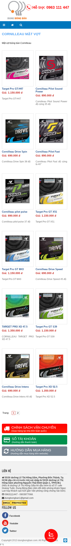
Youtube (13, 523)
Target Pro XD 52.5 (46, 386)
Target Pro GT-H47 (12, 88)
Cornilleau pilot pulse (14, 211)
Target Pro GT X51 (46, 211)
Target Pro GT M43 (13, 269)
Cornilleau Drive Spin (14, 151)
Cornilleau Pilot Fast (48, 151)
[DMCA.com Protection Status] (14, 504)
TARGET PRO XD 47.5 (14, 326)
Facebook (14, 516)
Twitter (13, 531)
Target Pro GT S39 (46, 326)
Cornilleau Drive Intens (15, 386)
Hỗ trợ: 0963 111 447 (50, 7)
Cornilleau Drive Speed (49, 269)
